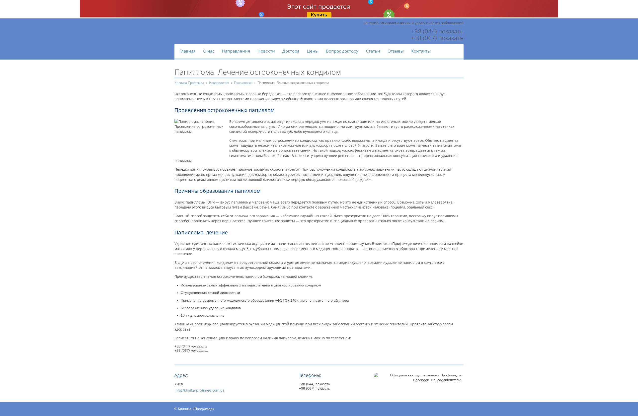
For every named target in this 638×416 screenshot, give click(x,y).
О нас (208, 51)
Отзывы (396, 51)
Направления (236, 51)
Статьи (373, 51)
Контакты (421, 51)
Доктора (290, 51)
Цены (313, 51)
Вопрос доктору (342, 51)
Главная (187, 51)
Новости (266, 51)
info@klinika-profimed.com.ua (199, 390)
